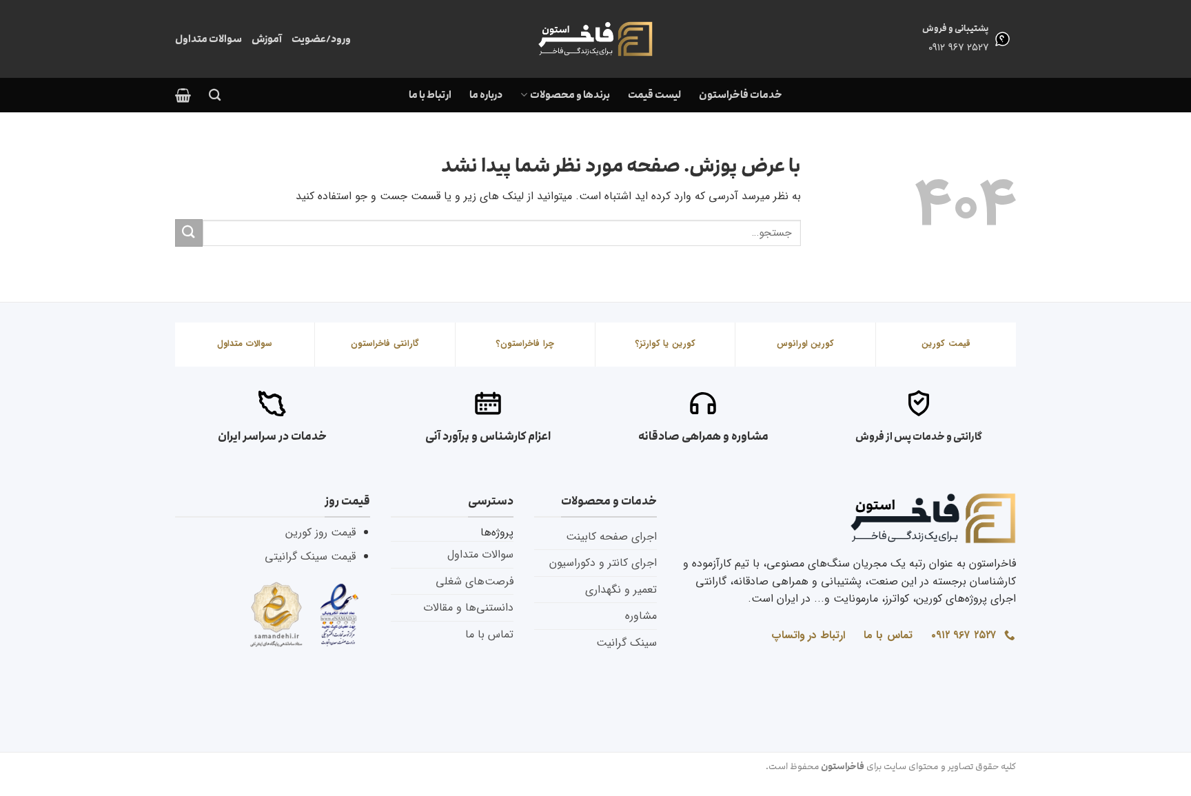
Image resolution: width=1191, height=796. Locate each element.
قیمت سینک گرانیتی (310, 556)
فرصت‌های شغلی (474, 581)
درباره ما (485, 95)
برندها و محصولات (569, 95)
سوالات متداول (208, 39)
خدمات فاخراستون (740, 95)
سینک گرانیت (626, 642)
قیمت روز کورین (320, 532)
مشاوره (641, 615)
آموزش (267, 39)
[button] (183, 95)
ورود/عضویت (321, 39)
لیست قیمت (654, 95)
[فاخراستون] (595, 39)
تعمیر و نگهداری (621, 589)
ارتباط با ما (430, 95)
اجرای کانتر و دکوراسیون (603, 562)
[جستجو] (215, 95)
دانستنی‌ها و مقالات (468, 607)
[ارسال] (189, 232)
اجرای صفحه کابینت (611, 536)
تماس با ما (489, 634)
